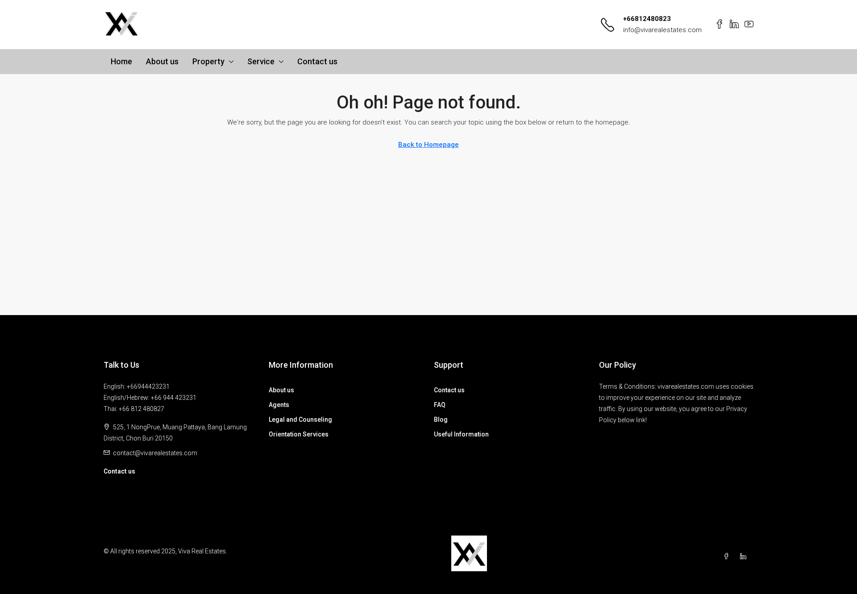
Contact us (317, 61)
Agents (279, 404)
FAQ (439, 404)
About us (162, 61)
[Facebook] (728, 556)
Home (121, 61)
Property (208, 61)
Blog (441, 419)
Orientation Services (299, 434)
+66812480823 (647, 19)
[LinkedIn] (745, 556)
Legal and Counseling (300, 419)
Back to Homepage (428, 145)
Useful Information (461, 434)
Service (261, 61)
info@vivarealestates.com (662, 30)
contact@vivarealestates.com (155, 453)
